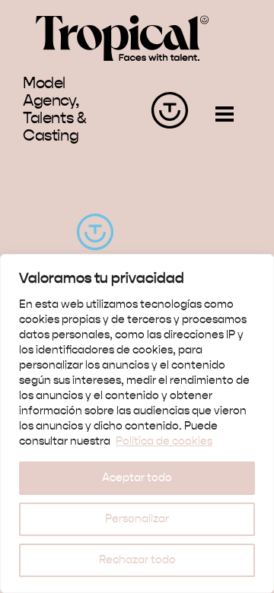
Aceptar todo (137, 478)
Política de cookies (164, 441)
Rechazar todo (137, 560)
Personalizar (137, 519)
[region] (137, 423)
